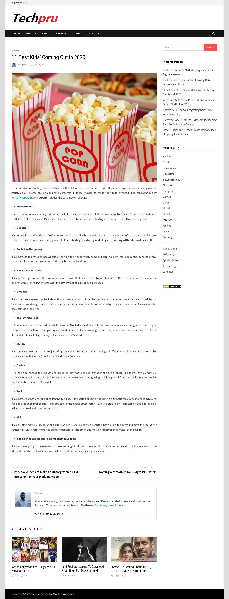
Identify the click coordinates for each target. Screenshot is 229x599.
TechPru (35, 594)
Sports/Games (171, 260)
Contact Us (92, 33)
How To (45, 33)
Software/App (170, 254)
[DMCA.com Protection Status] (172, 286)
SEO (165, 243)
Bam (72, 594)
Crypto (167, 162)
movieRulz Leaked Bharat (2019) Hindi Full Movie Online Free (131, 569)
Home (17, 33)
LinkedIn (112, 505)
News (77, 33)
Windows (168, 271)
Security (167, 237)
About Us (30, 33)
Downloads (169, 168)
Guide (166, 202)
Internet (60, 33)
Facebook (100, 505)
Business (168, 156)
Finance (167, 185)
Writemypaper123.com (25, 197)
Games (167, 197)
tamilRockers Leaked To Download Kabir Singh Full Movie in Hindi (83, 568)
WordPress (59, 594)
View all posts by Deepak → (48, 513)
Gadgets (168, 191)
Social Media (170, 248)
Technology (169, 266)
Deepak (24, 64)
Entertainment (171, 179)
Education (169, 174)
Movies (15, 50)
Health (167, 208)
